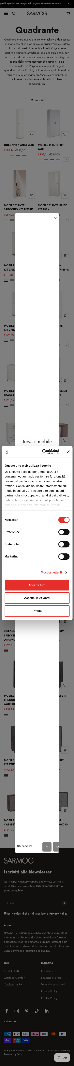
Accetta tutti (37, 585)
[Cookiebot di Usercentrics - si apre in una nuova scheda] (44, 451)
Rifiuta (37, 611)
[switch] (63, 532)
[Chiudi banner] (68, 451)
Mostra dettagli (51, 572)
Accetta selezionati (37, 598)
